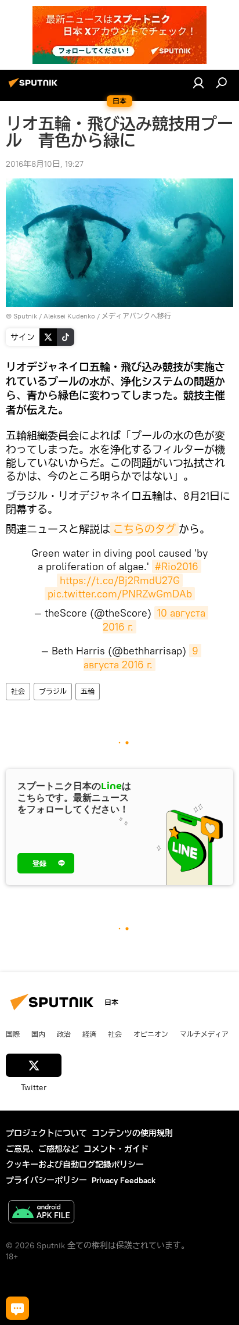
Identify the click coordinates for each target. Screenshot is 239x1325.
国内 (38, 1034)
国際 (13, 1034)
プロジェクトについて (46, 1133)
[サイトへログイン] (198, 82)
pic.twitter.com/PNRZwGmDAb (120, 593)
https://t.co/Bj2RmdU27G (120, 580)
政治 (64, 1034)
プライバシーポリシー (46, 1180)
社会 (18, 691)
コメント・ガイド (116, 1149)
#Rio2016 (176, 566)
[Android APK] (41, 1213)
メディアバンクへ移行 (136, 315)
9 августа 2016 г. (142, 657)
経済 (89, 1034)
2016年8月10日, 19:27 (45, 164)
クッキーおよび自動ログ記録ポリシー (75, 1164)
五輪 (88, 691)
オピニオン (150, 1034)
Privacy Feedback (123, 1180)
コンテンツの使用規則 (132, 1133)
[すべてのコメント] (17, 1308)
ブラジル (53, 691)
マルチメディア (204, 1034)
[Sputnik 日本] (35, 87)
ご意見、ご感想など (42, 1149)
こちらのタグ (144, 529)
